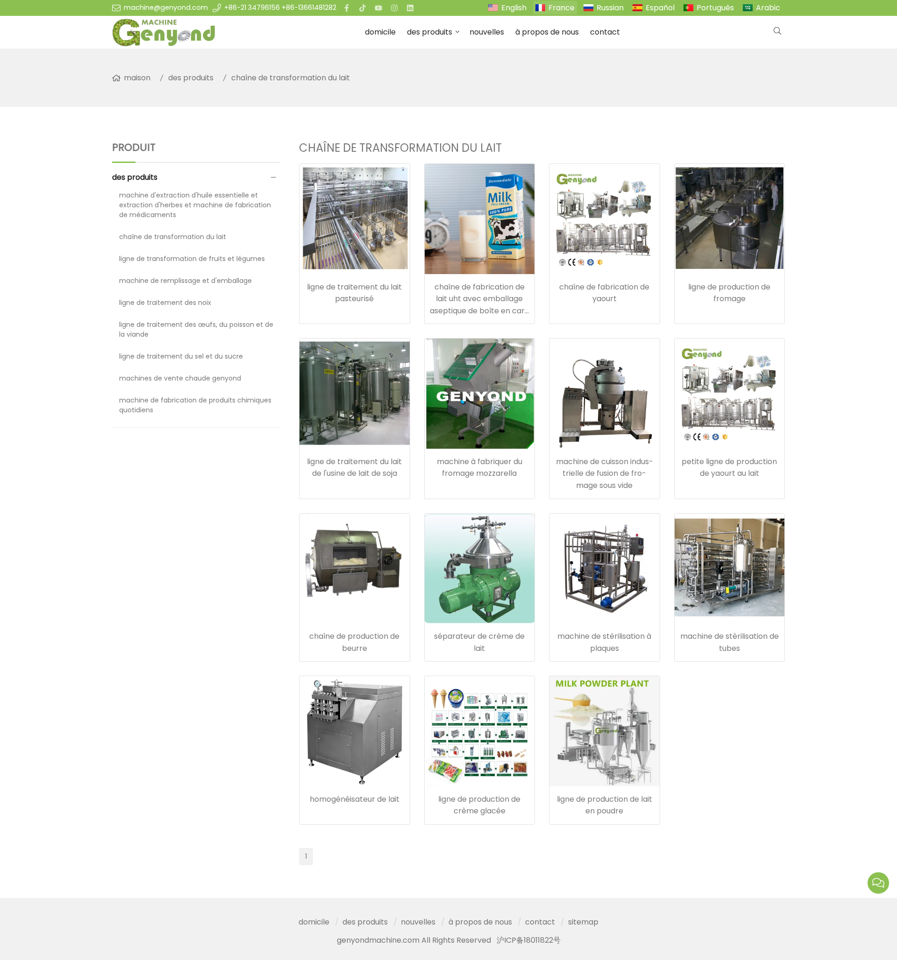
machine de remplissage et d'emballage (185, 280)
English (514, 7)
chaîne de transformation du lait (290, 77)
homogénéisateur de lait (354, 799)
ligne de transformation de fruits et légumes (192, 258)
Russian (610, 7)
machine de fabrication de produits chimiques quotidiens (195, 405)
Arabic (768, 7)
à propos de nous (547, 32)
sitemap (583, 922)
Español (660, 7)
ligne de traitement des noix (165, 302)
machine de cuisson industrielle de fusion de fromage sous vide (604, 473)
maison (137, 77)
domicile (380, 32)
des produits (429, 32)
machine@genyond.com (166, 7)
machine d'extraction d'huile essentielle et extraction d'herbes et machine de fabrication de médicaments (195, 205)
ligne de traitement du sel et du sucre (181, 356)
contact (605, 32)
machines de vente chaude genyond (180, 378)
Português (715, 7)
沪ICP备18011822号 (529, 940)
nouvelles (487, 32)
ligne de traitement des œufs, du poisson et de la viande (196, 329)
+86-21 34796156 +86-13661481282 (280, 7)
